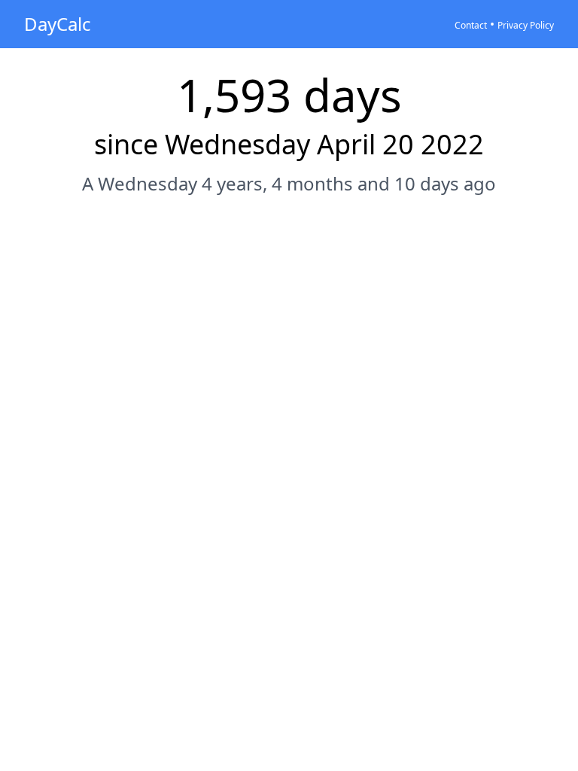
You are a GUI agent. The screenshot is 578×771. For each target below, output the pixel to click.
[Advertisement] (289, 254)
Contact (471, 25)
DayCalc (57, 23)
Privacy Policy (525, 25)
